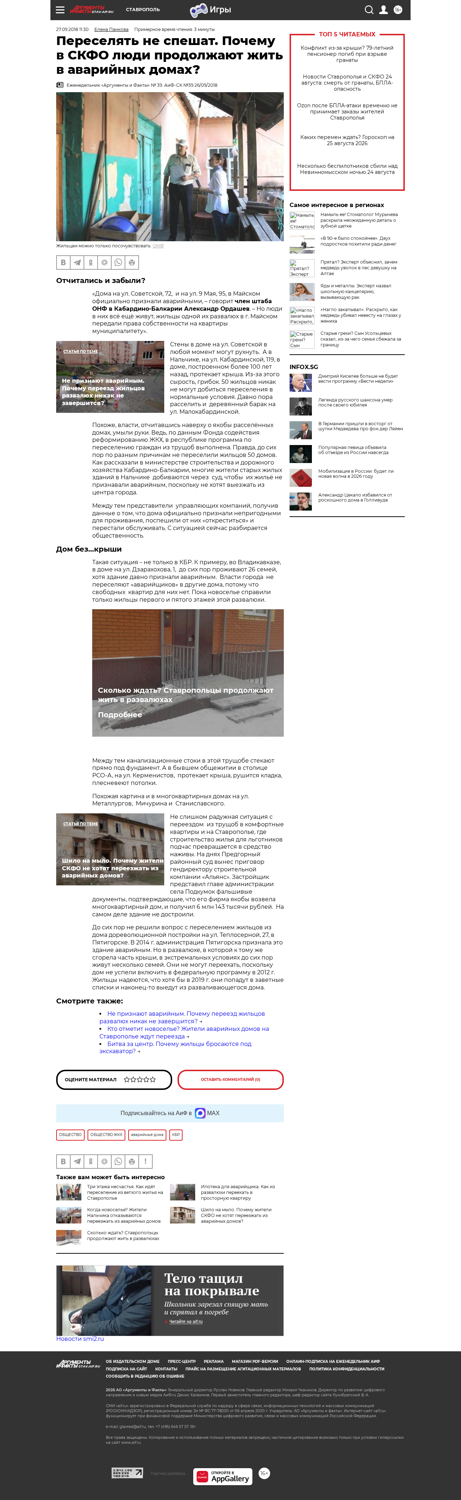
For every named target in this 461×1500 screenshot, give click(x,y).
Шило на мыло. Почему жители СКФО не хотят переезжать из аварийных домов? (236, 1215)
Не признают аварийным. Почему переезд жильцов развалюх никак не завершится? (182, 1017)
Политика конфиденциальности (346, 1369)
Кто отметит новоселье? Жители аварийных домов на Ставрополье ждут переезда (184, 1032)
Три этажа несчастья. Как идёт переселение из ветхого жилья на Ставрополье (125, 1192)
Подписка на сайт (126, 1369)
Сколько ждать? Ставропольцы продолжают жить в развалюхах (186, 695)
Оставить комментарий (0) (230, 1079)
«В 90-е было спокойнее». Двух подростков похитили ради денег (359, 241)
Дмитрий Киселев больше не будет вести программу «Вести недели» (358, 379)
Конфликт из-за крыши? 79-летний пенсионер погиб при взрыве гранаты (347, 54)
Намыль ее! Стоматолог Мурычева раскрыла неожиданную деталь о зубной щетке (359, 220)
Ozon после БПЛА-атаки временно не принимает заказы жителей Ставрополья (347, 112)
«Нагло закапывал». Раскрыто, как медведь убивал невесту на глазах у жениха (361, 315)
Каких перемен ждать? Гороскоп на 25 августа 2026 (347, 140)
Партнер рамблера (168, 1473)
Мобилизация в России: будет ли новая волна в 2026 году (356, 474)
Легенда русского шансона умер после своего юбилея (355, 403)
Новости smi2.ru (80, 1338)
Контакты (166, 1369)
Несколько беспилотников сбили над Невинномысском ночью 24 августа (347, 169)
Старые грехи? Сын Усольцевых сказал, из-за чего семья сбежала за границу (361, 339)
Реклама (214, 1361)
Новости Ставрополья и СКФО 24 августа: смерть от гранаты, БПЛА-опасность (347, 83)
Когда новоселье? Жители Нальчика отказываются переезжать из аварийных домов (124, 1215)
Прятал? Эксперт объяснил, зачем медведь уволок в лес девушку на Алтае (359, 267)
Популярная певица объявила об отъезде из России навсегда (353, 450)
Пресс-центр (182, 1361)
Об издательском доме (133, 1361)
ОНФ (158, 245)
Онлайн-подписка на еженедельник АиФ (333, 1361)
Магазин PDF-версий (255, 1361)
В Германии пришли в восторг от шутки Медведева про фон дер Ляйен (360, 426)
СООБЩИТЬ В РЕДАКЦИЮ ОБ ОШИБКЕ (145, 1376)
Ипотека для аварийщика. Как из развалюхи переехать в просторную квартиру (238, 1192)
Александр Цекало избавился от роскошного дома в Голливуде (355, 498)
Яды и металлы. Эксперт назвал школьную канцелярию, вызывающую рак (356, 291)
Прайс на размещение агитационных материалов (243, 1369)
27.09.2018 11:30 (72, 29)
